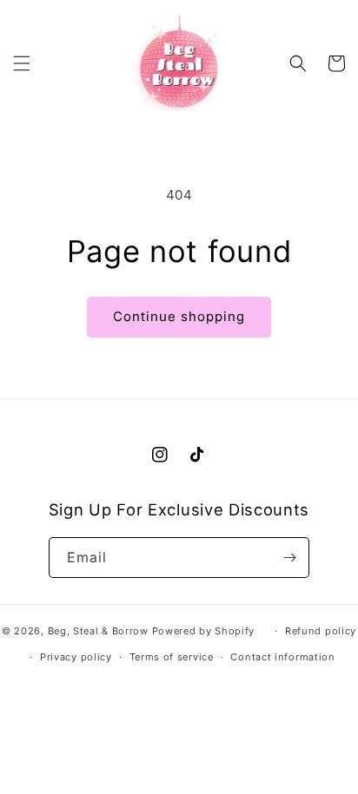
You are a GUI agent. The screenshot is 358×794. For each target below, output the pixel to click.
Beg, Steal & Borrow (98, 631)
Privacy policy (76, 657)
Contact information (282, 657)
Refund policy (320, 631)
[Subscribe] (289, 557)
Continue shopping (179, 316)
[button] (22, 63)
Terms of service (171, 657)
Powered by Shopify (203, 631)
